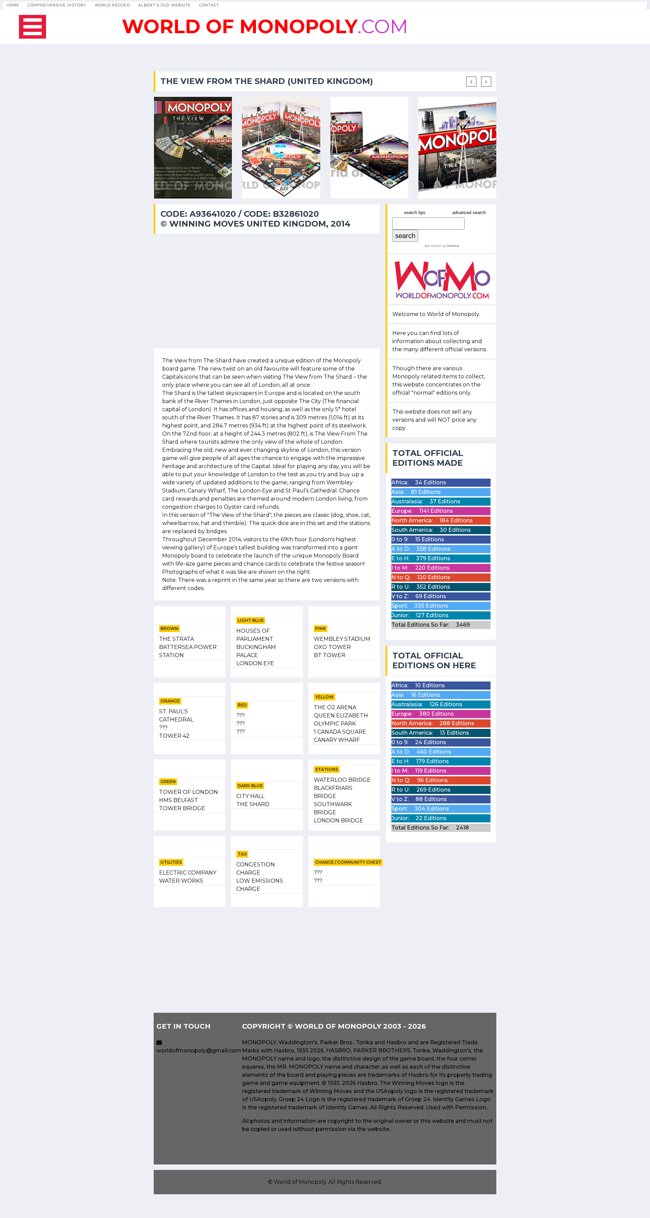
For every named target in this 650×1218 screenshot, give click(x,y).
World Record (112, 5)
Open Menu (32, 27)
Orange (170, 701)
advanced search (469, 212)
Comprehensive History (57, 5)
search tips (415, 212)
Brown (169, 628)
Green (168, 781)
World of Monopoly (300, 1182)
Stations (326, 769)
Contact (209, 5)
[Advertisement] (267, 959)
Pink (320, 628)
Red (242, 705)
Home (12, 5)
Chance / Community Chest (348, 862)
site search (433, 246)
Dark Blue (250, 785)
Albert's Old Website (164, 5)
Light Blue (251, 620)
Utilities (171, 862)
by (450, 246)
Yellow (324, 696)
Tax (242, 854)
